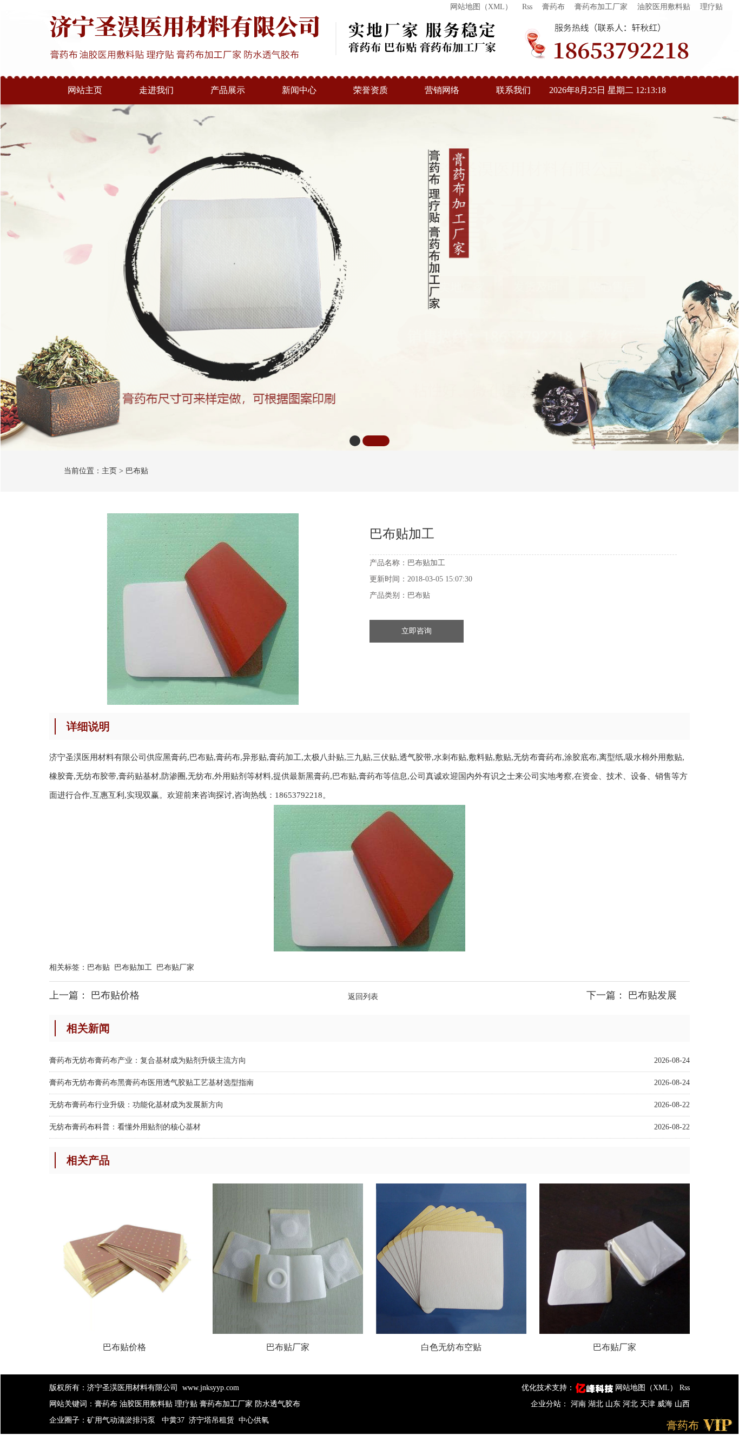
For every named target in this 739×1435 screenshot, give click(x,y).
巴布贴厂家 (175, 967)
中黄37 (173, 1420)
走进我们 (156, 90)
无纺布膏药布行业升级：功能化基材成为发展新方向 (136, 1105)
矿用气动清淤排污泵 (122, 1420)
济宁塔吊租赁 (211, 1420)
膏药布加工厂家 (601, 7)
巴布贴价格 (115, 995)
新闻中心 (299, 90)
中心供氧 (254, 1420)
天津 (648, 1404)
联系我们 (513, 90)
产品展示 (227, 90)
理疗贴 (711, 7)
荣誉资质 (370, 90)
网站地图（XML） (481, 7)
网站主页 (85, 90)
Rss (527, 7)
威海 (666, 1404)
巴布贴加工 (133, 967)
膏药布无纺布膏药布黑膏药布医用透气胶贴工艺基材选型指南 (151, 1083)
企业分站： (550, 1404)
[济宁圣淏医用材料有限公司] (184, 37)
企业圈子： (68, 1420)
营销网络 (442, 90)
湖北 (596, 1404)
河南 (579, 1404)
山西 (682, 1404)
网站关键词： (72, 1404)
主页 (109, 471)
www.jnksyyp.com (210, 1388)
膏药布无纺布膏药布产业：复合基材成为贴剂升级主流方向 (147, 1060)
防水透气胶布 (277, 1404)
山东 (614, 1404)
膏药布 (553, 7)
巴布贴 (137, 471)
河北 (631, 1404)
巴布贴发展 (652, 995)
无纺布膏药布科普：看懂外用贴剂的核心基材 (125, 1127)
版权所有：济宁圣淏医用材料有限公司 (113, 1388)
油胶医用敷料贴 (663, 7)
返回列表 (363, 997)
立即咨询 (416, 631)
